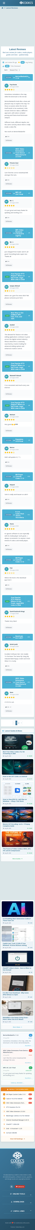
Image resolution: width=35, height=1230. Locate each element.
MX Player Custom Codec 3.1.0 (15, 476)
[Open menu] (4, 3)
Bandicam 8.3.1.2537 (14, 637)
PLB (11, 568)
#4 (29, 233)
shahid (12, 325)
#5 (29, 276)
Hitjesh (12, 485)
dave (11, 692)
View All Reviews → (17, 1083)
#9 (29, 440)
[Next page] (21, 723)
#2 (29, 153)
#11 (29, 514)
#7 (29, 366)
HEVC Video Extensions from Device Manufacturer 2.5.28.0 (16, 682)
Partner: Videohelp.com (17, 1227)
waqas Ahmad (15, 286)
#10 (29, 476)
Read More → (28, 1045)
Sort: (6, 70)
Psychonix (13, 85)
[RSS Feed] (11, 1186)
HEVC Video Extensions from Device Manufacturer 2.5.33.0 (16, 153)
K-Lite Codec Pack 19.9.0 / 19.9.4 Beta (15, 514)
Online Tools (19, 1194)
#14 (29, 637)
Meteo (12, 447)
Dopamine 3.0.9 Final (14, 440)
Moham (12, 415)
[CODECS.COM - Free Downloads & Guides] (17, 1161)
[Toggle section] (31, 1195)
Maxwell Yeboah (15, 375)
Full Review (9, 140)
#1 (29, 77)
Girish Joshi (14, 644)
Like (8, 136)
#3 (29, 193)
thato (12, 524)
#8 (29, 405)
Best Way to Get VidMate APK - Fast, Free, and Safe (14, 315)
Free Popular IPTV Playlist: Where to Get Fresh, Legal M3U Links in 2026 (15, 276)
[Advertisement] (17, 27)
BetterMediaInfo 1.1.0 (16, 77)
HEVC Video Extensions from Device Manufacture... (15, 1051)
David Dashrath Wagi (17, 611)
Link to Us (21, 1186)
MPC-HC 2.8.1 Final (14, 193)
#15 (29, 682)
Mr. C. (12, 201)
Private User (14, 163)
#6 (29, 315)
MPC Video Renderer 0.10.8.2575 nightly (15, 233)
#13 (29, 601)
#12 (29, 560)
